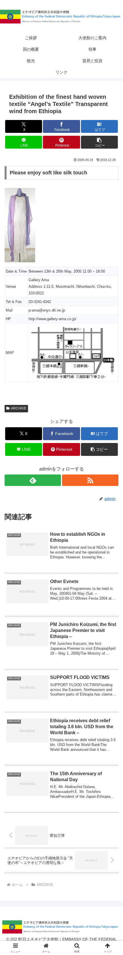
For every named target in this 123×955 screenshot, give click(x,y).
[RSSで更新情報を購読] (90, 480)
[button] (99, 142)
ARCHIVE (18, 408)
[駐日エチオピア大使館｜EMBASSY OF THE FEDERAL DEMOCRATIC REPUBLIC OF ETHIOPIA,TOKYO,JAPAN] (61, 16)
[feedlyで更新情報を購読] (33, 480)
